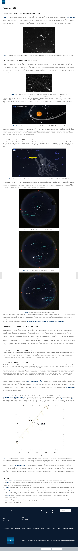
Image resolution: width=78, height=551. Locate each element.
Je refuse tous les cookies (56, 548)
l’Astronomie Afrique (25, 515)
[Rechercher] (73, 2)
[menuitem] (31, 2)
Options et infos (66, 548)
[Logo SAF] (4, 2)
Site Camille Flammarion (26, 513)
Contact (4, 513)
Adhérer (4, 518)
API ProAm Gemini (25, 519)
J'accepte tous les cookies (45, 548)
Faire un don (5, 523)
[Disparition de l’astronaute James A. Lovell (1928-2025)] (77, 275)
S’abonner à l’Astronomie (8, 520)
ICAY (23, 517)
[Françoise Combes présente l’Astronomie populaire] (1, 275)
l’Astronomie (24, 512)
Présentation (5, 512)
